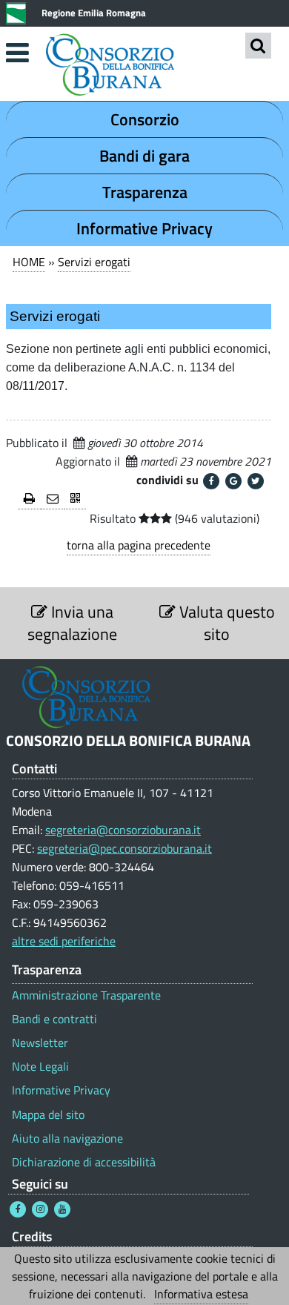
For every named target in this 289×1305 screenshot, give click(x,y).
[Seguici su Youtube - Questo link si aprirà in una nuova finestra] (62, 1209)
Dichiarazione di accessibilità (84, 1162)
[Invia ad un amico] (52, 499)
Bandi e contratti (54, 1019)
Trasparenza (144, 192)
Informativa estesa (201, 1294)
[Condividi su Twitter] (256, 481)
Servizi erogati (94, 262)
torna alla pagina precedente (138, 545)
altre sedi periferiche (64, 941)
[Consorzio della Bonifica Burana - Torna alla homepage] (144, 66)
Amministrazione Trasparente (86, 995)
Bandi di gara (144, 156)
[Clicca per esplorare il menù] (17, 52)
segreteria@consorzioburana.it (123, 830)
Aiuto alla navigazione (67, 1138)
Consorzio (144, 119)
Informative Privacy (144, 228)
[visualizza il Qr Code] (75, 499)
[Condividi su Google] (233, 481)
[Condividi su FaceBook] (211, 481)
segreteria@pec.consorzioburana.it (124, 848)
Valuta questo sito (225, 623)
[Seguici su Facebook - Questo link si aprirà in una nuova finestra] (18, 1209)
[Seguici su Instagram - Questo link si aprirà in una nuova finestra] (40, 1209)
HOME (29, 262)
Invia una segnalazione (72, 623)
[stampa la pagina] (29, 499)
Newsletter (40, 1043)
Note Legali (40, 1067)
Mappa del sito (48, 1115)
